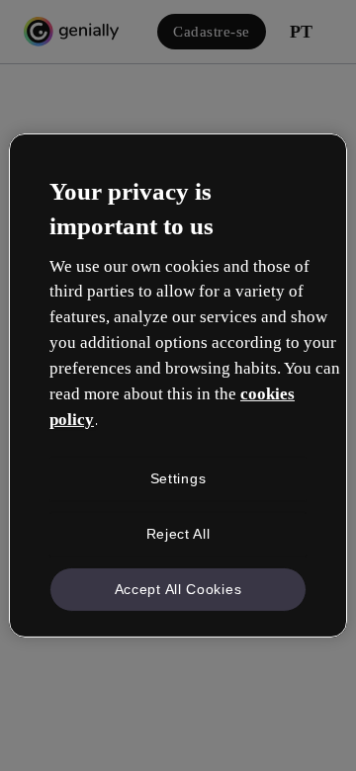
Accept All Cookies (178, 588)
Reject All (178, 534)
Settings (178, 478)
